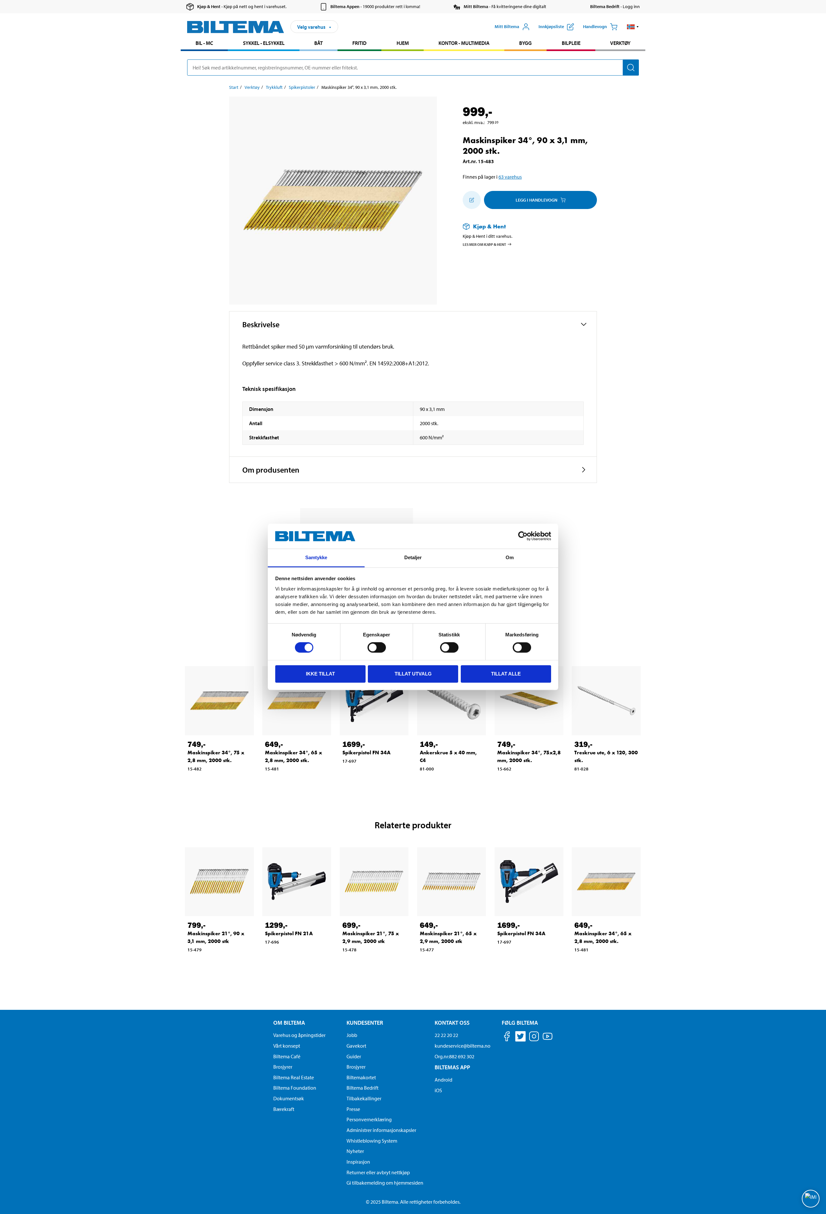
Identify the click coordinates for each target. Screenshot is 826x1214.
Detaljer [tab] (413, 557)
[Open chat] (810, 1198)
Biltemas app (452, 1067)
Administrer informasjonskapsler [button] (381, 1130)
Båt (318, 43)
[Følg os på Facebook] (507, 1037)
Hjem (403, 43)
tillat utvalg (413, 673)
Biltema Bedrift (362, 1087)
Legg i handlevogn (536, 200)
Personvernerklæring (369, 1119)
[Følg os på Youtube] (547, 1039)
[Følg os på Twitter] (520, 1037)
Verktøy (620, 43)
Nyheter (355, 1151)
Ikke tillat (320, 673)
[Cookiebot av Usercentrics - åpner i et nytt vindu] (523, 536)
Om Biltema (289, 1022)
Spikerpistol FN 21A (289, 933)
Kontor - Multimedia (463, 43)
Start (233, 87)
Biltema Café (286, 1056)
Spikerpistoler (302, 87)
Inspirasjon (358, 1161)
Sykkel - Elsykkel (264, 43)
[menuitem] (204, 44)
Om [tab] (510, 557)
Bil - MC (204, 43)
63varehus (510, 176)
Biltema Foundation (294, 1087)
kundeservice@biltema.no (462, 1045)
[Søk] (631, 67)
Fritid (359, 43)
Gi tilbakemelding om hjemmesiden (385, 1182)
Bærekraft (283, 1109)
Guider (354, 1056)
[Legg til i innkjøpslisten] (472, 200)
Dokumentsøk (288, 1098)
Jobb (352, 1035)
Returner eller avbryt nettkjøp (378, 1172)
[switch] (377, 647)
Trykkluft (274, 87)
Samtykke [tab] (316, 557)
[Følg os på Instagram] (534, 1037)
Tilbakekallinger (364, 1098)
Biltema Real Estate (293, 1077)
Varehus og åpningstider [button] (299, 1035)
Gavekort (356, 1045)
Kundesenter (365, 1022)
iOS (438, 1090)
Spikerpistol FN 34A (366, 752)
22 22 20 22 (446, 1035)
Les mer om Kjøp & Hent (484, 244)
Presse (353, 1109)
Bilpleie (571, 43)
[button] (633, 27)
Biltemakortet (361, 1077)
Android (443, 1079)
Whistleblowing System (372, 1140)
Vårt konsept (286, 1045)
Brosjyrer (282, 1066)
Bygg (525, 43)
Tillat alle (506, 673)
